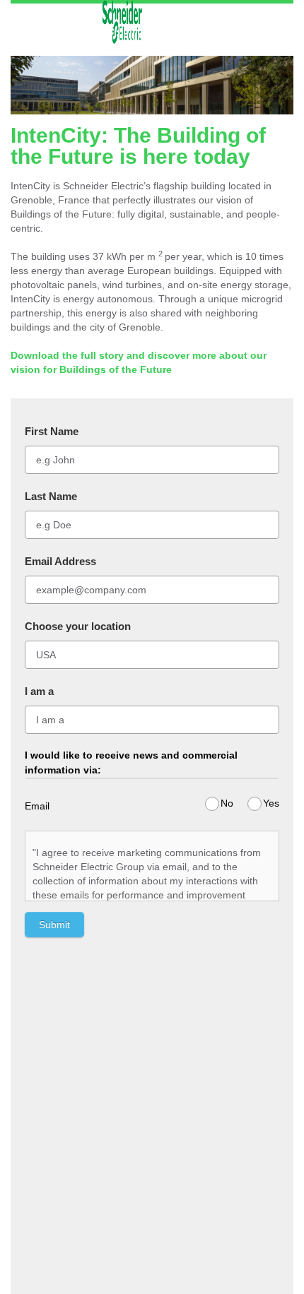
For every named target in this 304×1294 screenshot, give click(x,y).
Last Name (51, 496)
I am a (39, 691)
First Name (51, 431)
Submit (54, 924)
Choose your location (78, 626)
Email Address (60, 561)
